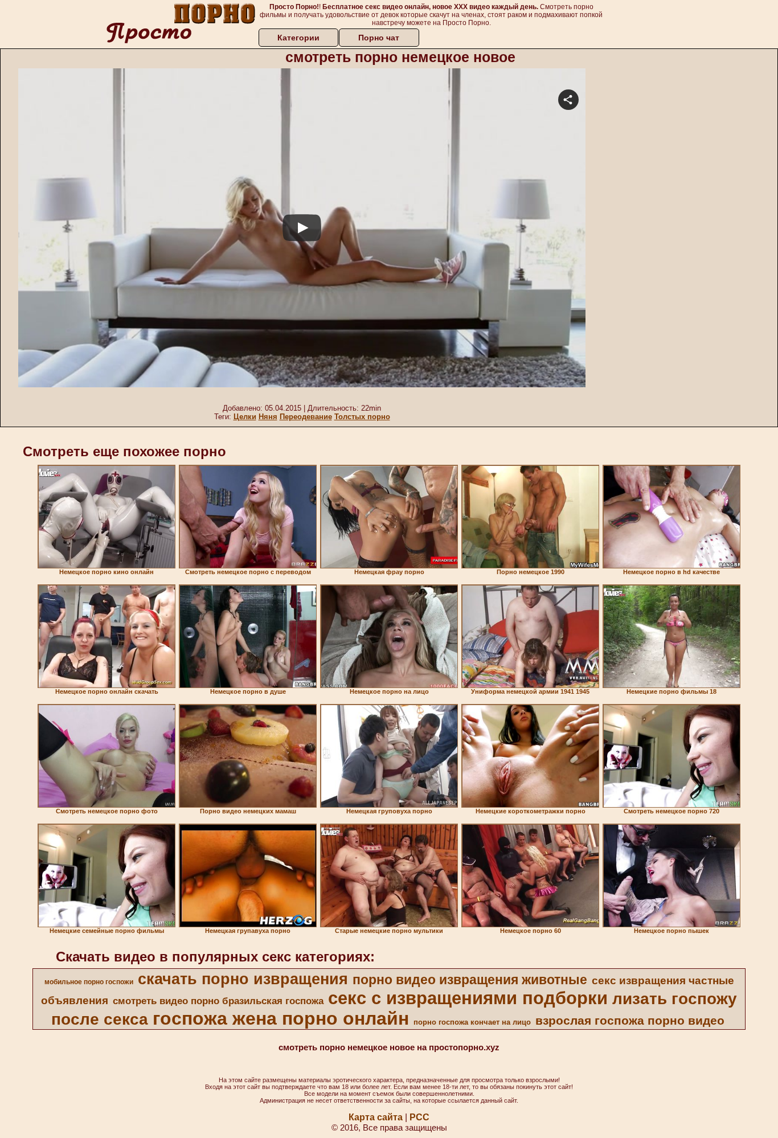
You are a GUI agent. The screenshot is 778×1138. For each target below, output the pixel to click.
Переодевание (306, 416)
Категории (298, 37)
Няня (268, 416)
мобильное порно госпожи (88, 982)
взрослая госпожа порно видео (629, 1021)
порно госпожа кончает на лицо (472, 1022)
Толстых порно (362, 416)
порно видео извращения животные (470, 979)
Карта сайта (376, 1117)
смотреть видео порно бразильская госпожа (218, 1000)
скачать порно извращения (243, 979)
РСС (419, 1117)
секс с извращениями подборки (468, 998)
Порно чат (378, 37)
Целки (245, 416)
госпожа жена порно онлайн (281, 1018)
